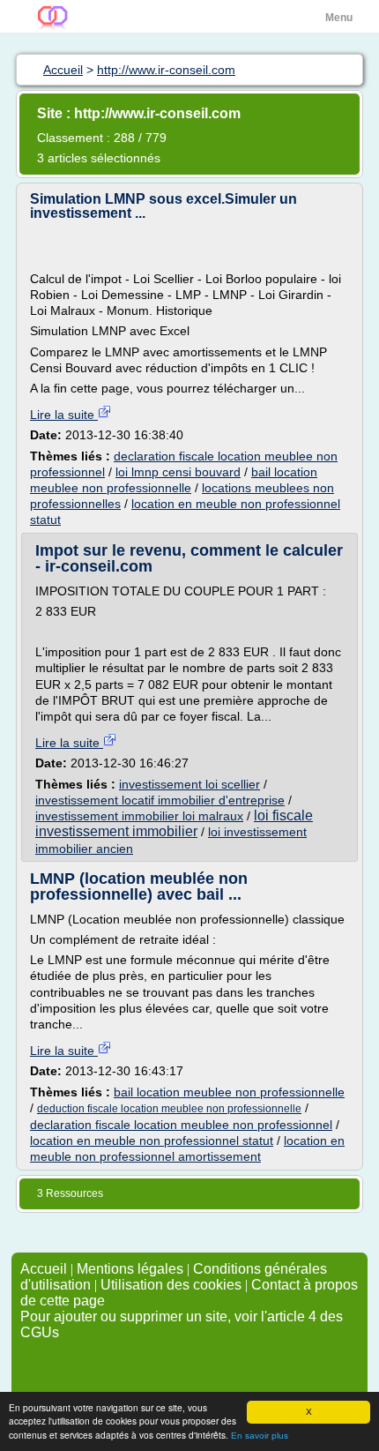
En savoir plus (259, 1435)
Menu (339, 17)
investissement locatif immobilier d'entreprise (160, 800)
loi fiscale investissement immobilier (174, 823)
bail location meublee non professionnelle (229, 1092)
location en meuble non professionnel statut (151, 1140)
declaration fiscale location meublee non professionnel (181, 1125)
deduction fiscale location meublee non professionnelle (169, 1109)
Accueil (43, 1268)
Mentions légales (130, 1268)
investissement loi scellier (189, 784)
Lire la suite (64, 415)
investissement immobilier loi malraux (139, 816)
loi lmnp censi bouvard (178, 472)
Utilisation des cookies (171, 1284)
